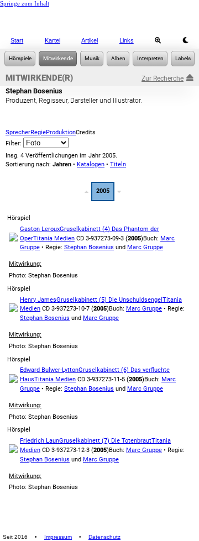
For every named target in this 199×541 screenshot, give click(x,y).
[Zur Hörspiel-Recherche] (19, 58)
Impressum (58, 537)
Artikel (89, 40)
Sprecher (18, 132)
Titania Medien (54, 238)
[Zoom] (158, 40)
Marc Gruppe (145, 247)
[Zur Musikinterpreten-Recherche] (150, 58)
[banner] (99, 19)
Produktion (61, 132)
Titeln (118, 164)
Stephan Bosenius (89, 247)
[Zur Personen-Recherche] (58, 58)
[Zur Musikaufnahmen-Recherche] (91, 58)
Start (17, 40)
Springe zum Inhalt (24, 3)
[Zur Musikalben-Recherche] (118, 58)
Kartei (52, 40)
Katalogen (90, 164)
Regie (38, 132)
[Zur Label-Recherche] (183, 58)
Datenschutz (104, 537)
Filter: (14, 143)
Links (126, 40)
